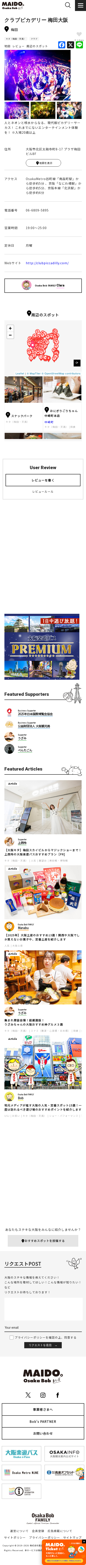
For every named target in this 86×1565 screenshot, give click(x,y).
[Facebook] (61, 45)
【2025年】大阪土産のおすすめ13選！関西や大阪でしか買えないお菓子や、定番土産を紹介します (42, 937)
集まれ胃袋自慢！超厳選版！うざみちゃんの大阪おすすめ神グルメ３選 (33, 1022)
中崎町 (49, 422)
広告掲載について (60, 1531)
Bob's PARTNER (43, 1421)
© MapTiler (34, 373)
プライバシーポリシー (44, 1537)
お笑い (16, 1115)
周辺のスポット (37, 46)
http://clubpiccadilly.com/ (47, 263)
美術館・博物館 (58, 860)
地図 (7, 46)
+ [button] (10, 328)
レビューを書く (43, 480)
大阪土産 (17, 945)
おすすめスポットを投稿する (45, 1241)
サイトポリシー (15, 1537)
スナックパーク (22, 416)
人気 (33, 860)
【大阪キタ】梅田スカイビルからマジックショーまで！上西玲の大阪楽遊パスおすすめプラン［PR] (43, 852)
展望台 (43, 860)
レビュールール (43, 491)
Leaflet (20, 373)
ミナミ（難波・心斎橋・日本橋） (51, 1030)
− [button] (10, 335)
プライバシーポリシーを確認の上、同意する (46, 1337)
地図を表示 (45, 163)
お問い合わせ (43, 1433)
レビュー (18, 46)
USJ (6, 1115)
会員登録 (38, 1531)
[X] (70, 45)
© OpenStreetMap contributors (61, 373)
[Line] (79, 45)
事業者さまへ (43, 1409)
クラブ (34, 38)
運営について (19, 1531)
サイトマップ (72, 1537)
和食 (73, 426)
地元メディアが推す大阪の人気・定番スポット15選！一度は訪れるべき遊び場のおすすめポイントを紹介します (43, 1107)
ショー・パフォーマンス (63, 1115)
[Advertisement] (43, 560)
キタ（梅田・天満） (16, 38)
